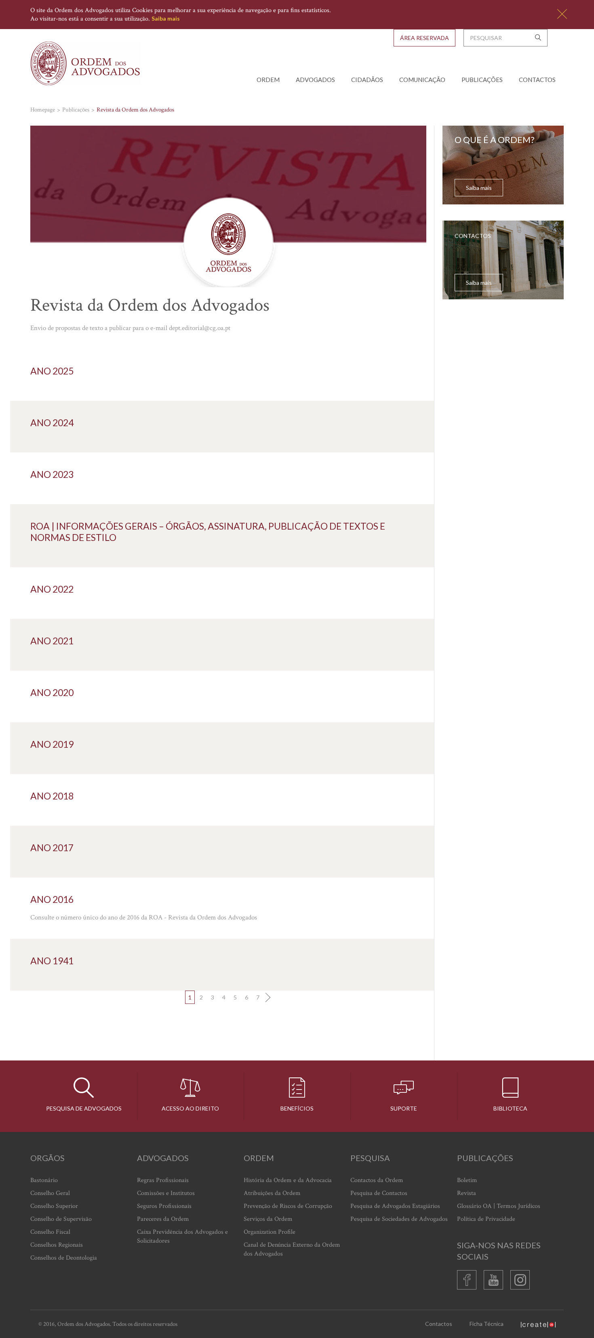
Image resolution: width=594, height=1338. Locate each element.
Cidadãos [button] (367, 79)
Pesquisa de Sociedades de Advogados (399, 1219)
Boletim (467, 1180)
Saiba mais (166, 18)
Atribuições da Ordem (272, 1193)
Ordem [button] (268, 79)
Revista (466, 1193)
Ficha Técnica (486, 1323)
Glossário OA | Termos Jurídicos (498, 1206)
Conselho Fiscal (50, 1232)
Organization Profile (269, 1232)
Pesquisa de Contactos (378, 1193)
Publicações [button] (482, 79)
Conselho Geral (50, 1193)
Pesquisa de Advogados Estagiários (395, 1206)
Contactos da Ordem (376, 1180)
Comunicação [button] (422, 79)
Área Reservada (424, 37)
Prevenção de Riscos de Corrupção (288, 1206)
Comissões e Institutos (166, 1193)
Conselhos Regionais (56, 1245)
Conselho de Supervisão (61, 1219)
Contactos (537, 79)
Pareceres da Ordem (163, 1219)
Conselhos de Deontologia (63, 1258)
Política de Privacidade (486, 1219)
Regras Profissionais (163, 1180)
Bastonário (44, 1180)
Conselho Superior (54, 1206)
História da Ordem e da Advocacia (288, 1180)
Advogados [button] (315, 79)
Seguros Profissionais (164, 1206)
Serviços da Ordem (268, 1219)
